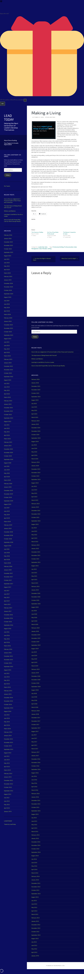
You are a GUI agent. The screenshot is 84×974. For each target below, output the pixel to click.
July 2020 (6, 466)
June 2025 (7, 262)
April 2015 (7, 683)
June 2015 (7, 677)
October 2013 (8, 746)
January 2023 (7, 362)
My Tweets (7, 186)
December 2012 (8, 780)
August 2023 (7, 338)
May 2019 (7, 514)
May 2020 (7, 473)
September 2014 (8, 708)
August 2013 (7, 753)
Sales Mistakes (43, 248)
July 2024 (6, 300)
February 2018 (8, 566)
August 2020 (7, 463)
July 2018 (6, 549)
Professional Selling (58, 247)
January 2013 (7, 777)
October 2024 (8, 290)
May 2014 (7, 721)
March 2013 (7, 770)
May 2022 (7, 390)
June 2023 (7, 345)
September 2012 (8, 790)
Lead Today (9, 117)
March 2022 (7, 397)
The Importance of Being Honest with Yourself (44, 355)
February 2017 (8, 608)
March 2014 (7, 728)
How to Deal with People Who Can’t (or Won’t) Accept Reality (48, 365)
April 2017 (7, 601)
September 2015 (8, 666)
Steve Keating (50, 117)
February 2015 (8, 690)
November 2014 (8, 701)
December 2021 (8, 407)
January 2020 (7, 487)
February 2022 (8, 400)
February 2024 (8, 318)
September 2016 (8, 625)
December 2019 (8, 490)
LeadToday (8, 821)
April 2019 (7, 518)
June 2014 (7, 718)
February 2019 (8, 525)
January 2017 (7, 611)
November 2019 (8, 494)
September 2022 (8, 376)
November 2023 (8, 328)
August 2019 (7, 504)
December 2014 (8, 697)
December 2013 (8, 739)
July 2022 (6, 383)
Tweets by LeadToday (10, 824)
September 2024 (8, 293)
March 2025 (7, 273)
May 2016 (7, 639)
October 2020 (8, 456)
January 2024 (7, 321)
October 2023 (8, 331)
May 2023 (7, 349)
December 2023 (8, 325)
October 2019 (8, 497)
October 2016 (8, 621)
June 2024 (7, 304)
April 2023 (7, 352)
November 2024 (8, 287)
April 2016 (7, 642)
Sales (46, 247)
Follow (8, 175)
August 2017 (7, 587)
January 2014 (7, 735)
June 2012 (7, 801)
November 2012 (8, 784)
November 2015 (8, 659)
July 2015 (6, 673)
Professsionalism (69, 247)
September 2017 (8, 583)
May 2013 (7, 763)
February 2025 (8, 276)
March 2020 (7, 480)
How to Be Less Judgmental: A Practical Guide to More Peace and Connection (12, 200)
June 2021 (7, 428)
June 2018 (7, 552)
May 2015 (7, 680)
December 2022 (8, 366)
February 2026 (8, 235)
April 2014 (7, 725)
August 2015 (7, 670)
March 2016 (7, 646)
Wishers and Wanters (10, 211)
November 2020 (8, 452)
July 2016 (6, 632)
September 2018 (8, 542)
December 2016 (8, 614)
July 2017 (6, 590)
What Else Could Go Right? (70, 258)
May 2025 (7, 266)
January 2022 (7, 404)
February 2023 (8, 359)
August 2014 (7, 711)
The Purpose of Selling (37, 232)
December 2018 (8, 532)
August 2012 (7, 794)
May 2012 (7, 804)
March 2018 (7, 563)
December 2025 (8, 242)
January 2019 (7, 528)
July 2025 (6, 259)
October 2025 (8, 249)
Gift (2, 103)
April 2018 (7, 559)
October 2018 (8, 539)
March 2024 (7, 314)
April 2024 (7, 311)
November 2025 (8, 245)
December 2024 (8, 283)
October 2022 (8, 373)
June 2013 (7, 759)
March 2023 (7, 356)
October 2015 (8, 663)
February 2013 (8, 773)
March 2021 (7, 438)
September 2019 (8, 501)
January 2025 (7, 280)
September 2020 (8, 459)
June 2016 (7, 635)
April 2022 (7, 394)
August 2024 (7, 297)
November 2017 (8, 576)
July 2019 (6, 507)
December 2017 (8, 573)
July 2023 (6, 342)
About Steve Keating (10, 140)
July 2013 (6, 756)
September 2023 (8, 335)
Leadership (41, 247)
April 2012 (7, 808)
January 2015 (7, 694)
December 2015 (8, 656)
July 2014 (6, 715)
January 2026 (7, 238)
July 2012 (6, 797)
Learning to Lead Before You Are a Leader (42, 362)
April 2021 (7, 435)
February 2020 (8, 483)
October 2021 (8, 414)
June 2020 (7, 469)
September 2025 (8, 252)
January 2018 (7, 570)
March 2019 (7, 521)
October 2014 (8, 704)
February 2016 (8, 649)
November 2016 (8, 618)
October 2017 (8, 580)
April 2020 (7, 476)
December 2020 (8, 449)
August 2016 (7, 628)
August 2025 (7, 255)
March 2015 (7, 687)
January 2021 (7, 445)
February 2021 (8, 442)
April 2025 (7, 269)
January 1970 (7, 811)
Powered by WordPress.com (55, 965)
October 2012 (8, 787)
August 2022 (7, 380)
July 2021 (6, 425)
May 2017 (7, 597)
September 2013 (8, 749)
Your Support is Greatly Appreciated (11, 143)
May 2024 (7, 307)
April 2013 (7, 766)
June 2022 (7, 387)
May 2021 (7, 432)
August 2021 (7, 421)
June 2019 (7, 511)
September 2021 (8, 418)
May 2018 (7, 556)
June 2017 (7, 594)
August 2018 (7, 545)
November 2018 (8, 535)
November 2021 (8, 411)
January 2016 (7, 652)
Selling (49, 248)
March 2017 (7, 604)
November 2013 (8, 742)
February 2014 (8, 732)
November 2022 (8, 369)
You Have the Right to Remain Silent (42, 259)
